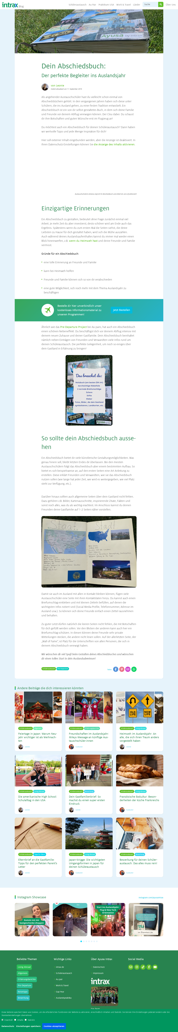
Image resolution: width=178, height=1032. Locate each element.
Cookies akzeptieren (54, 1026)
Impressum (98, 973)
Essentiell (9, 1020)
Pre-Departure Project (73, 327)
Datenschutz (99, 967)
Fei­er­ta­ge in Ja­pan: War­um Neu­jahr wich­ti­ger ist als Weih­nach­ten (37, 737)
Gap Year (60, 992)
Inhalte (20, 1020)
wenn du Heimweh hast (83, 240)
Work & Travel (123, 4)
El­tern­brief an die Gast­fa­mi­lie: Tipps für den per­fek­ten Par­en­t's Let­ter (37, 863)
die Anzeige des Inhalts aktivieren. (114, 144)
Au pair (59, 979)
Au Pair (92, 4)
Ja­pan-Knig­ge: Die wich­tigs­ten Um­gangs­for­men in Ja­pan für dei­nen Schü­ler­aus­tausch (87, 863)
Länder (136, 4)
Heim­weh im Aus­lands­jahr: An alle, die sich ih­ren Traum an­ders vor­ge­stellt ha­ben (139, 737)
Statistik (31, 1020)
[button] (81, 941)
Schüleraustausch (77, 4)
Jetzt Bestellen (121, 310)
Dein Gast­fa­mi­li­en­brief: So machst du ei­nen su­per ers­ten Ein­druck (87, 800)
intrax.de (60, 967)
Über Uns (171, 4)
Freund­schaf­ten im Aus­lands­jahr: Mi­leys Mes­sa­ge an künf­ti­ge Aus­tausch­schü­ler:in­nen (89, 737)
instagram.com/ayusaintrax (151, 897)
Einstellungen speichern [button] (28, 1026)
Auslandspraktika (63, 998)
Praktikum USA (106, 4)
